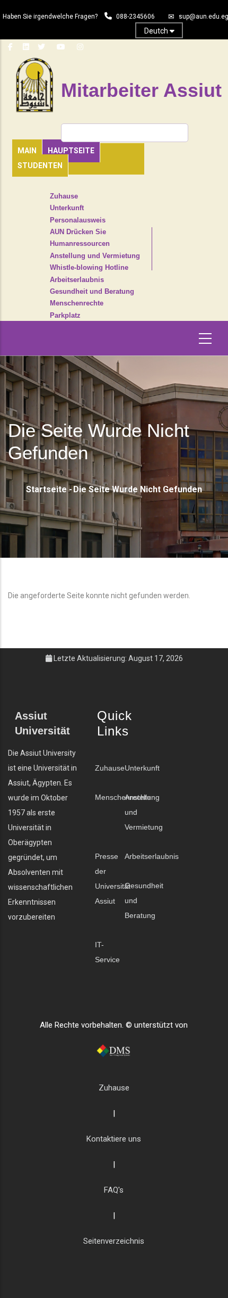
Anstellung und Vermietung (95, 256)
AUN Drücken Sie (78, 232)
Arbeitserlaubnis (77, 280)
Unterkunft (67, 208)
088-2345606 (135, 16)
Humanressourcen (80, 243)
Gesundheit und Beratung (92, 291)
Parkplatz (65, 315)
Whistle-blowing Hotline (89, 267)
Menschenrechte (76, 303)
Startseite (46, 489)
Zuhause (64, 196)
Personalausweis (78, 220)
